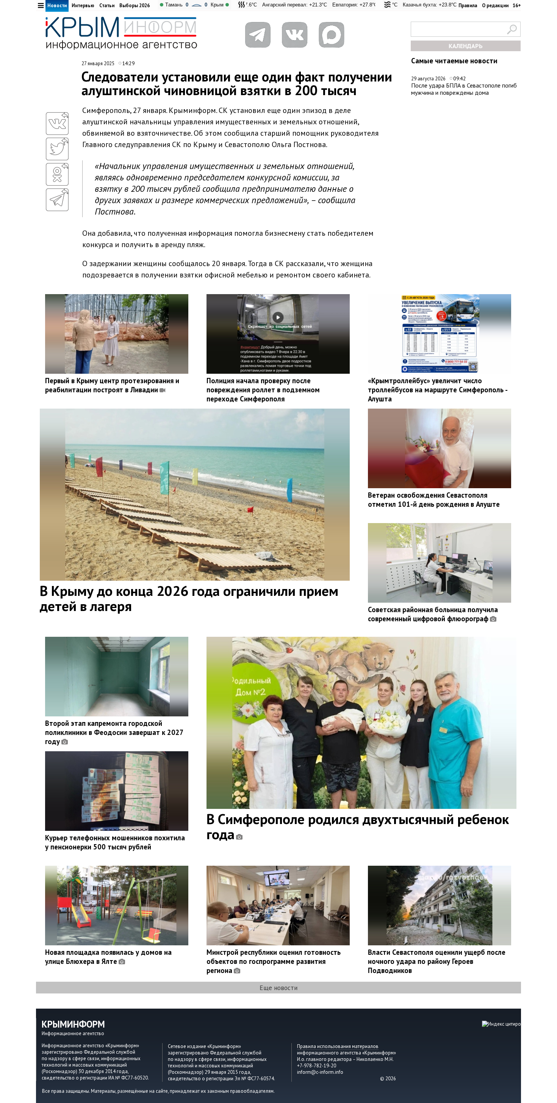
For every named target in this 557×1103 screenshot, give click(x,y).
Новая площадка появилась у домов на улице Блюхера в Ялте (108, 957)
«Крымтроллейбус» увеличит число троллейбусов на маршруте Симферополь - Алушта (437, 389)
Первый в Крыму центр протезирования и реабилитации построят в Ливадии (112, 385)
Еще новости (278, 987)
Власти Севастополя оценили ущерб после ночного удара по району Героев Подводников (436, 961)
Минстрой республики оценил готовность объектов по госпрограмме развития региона (274, 961)
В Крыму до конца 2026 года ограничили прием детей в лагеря (189, 598)
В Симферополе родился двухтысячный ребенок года (358, 826)
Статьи (106, 5)
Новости (57, 5)
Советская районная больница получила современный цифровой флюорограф (433, 614)
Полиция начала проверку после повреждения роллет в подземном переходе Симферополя (263, 389)
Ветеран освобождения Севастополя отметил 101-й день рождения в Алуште (434, 499)
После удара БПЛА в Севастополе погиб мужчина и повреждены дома (464, 88)
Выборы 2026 (134, 5)
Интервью (83, 5)
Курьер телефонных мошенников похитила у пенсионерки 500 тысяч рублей (115, 842)
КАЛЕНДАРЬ (466, 46)
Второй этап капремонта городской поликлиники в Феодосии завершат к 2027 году (114, 732)
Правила (467, 5)
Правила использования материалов (338, 1046)
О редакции (495, 5)
